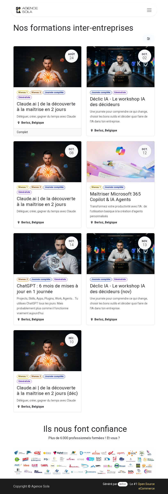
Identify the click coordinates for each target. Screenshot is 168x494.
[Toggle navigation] (149, 10)
